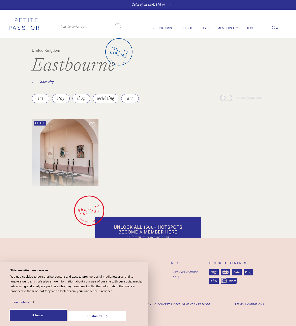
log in (136, 237)
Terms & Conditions (185, 272)
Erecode (204, 304)
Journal (186, 28)
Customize (94, 316)
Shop (205, 28)
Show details (19, 302)
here (171, 232)
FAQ (176, 277)
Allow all (38, 315)
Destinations (162, 28)
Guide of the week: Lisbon (148, 4)
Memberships (227, 28)
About (251, 28)
